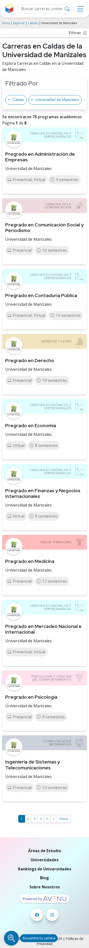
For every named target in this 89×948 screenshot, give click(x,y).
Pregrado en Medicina (29, 561)
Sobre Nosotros (44, 887)
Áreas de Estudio (44, 850)
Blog (44, 877)
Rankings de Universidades (44, 869)
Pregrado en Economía (30, 425)
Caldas (33, 23)
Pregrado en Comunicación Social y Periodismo (44, 227)
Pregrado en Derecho (29, 360)
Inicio (6, 23)
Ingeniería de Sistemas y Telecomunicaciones (32, 765)
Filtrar (75, 32)
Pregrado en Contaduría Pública (41, 295)
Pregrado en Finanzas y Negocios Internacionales (42, 493)
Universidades (45, 860)
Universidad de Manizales (28, 168)
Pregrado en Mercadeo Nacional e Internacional (43, 629)
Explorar (19, 23)
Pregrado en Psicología (31, 697)
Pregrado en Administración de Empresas (40, 157)
